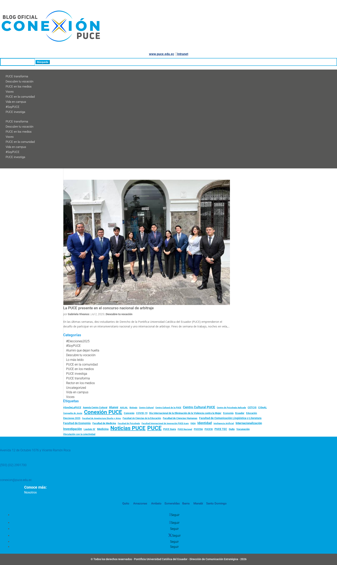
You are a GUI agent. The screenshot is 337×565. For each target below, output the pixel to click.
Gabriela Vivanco (78, 314)
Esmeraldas (172, 503)
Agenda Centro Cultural (95, 407)
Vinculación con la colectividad (79, 434)
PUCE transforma (17, 76)
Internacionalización (249, 423)
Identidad (204, 423)
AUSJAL (124, 407)
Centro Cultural (146, 407)
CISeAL (262, 407)
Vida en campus (16, 102)
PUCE (154, 428)
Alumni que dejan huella (82, 350)
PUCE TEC (221, 429)
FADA (193, 423)
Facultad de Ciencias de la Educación (142, 418)
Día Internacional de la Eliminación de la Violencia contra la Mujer (185, 413)
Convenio (129, 413)
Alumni (113, 407)
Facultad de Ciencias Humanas (180, 418)
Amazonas (139, 503)
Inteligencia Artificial (224, 423)
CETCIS (252, 407)
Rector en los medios (80, 383)
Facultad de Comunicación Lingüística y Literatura (230, 418)
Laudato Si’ (89, 429)
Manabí (198, 503)
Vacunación (243, 429)
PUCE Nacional (185, 429)
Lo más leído (75, 360)
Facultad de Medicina (104, 423)
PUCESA (198, 429)
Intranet (182, 54)
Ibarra (185, 503)
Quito (232, 429)
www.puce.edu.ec (161, 54)
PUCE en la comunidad (20, 96)
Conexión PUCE (103, 412)
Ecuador (239, 413)
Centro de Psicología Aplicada (231, 407)
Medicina (103, 429)
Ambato (155, 503)
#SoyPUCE (13, 107)
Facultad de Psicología (129, 423)
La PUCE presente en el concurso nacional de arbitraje (108, 308)
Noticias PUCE (127, 428)
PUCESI (209, 429)
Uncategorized (76, 388)
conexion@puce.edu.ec (16, 480)
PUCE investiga (15, 112)
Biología (133, 407)
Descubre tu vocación (19, 81)
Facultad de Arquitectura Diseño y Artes (101, 418)
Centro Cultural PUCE (199, 407)
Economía (228, 413)
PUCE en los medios (19, 86)
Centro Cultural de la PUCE (168, 407)
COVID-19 (141, 413)
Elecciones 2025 (71, 418)
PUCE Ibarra (169, 429)
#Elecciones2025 (78, 341)
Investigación (72, 429)
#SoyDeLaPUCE (72, 407)
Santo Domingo (216, 503)
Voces (10, 91)
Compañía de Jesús (72, 413)
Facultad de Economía (77, 423)
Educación (251, 413)
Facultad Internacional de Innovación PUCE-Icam (165, 423)
